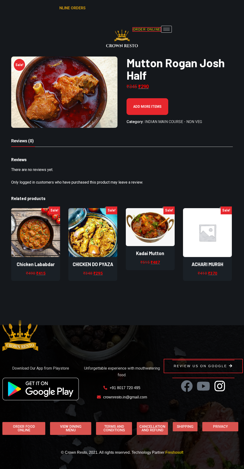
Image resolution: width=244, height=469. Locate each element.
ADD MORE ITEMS (147, 106)
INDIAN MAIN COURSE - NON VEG (173, 121)
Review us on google (200, 366)
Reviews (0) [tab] (22, 140)
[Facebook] (187, 386)
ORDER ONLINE (147, 29)
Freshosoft (174, 452)
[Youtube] (203, 386)
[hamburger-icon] (166, 29)
